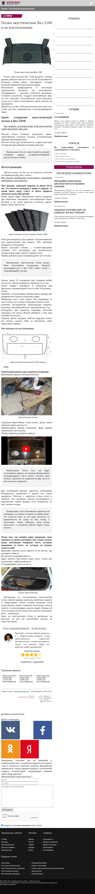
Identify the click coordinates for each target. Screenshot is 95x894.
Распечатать (40, 628)
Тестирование (48, 850)
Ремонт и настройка (39, 866)
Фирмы (31, 839)
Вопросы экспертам (50, 842)
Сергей (65, 198)
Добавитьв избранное (47, 697)
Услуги (31, 842)
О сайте (4, 839)
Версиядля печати (48, 700)
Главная (4, 8)
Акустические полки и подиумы (22, 8)
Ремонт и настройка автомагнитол (73, 74)
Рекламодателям (7, 845)
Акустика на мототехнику (69, 34)
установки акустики (34, 145)
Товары (31, 845)
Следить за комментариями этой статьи (22, 825)
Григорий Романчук (19, 628)
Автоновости (48, 839)
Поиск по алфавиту (8, 847)
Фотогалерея (48, 847)
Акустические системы (9, 871)
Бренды (31, 847)
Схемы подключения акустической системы (48, 868)
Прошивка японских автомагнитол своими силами (69, 184)
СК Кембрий (61, 117)
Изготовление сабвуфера (68, 58)
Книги (31, 850)
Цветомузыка (63, 94)
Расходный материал (39, 863)
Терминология (6, 850)
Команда (4, 842)
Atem (64, 222)
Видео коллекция (49, 845)
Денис (65, 133)
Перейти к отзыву (61, 136)
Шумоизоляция (64, 102)
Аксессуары (62, 26)
